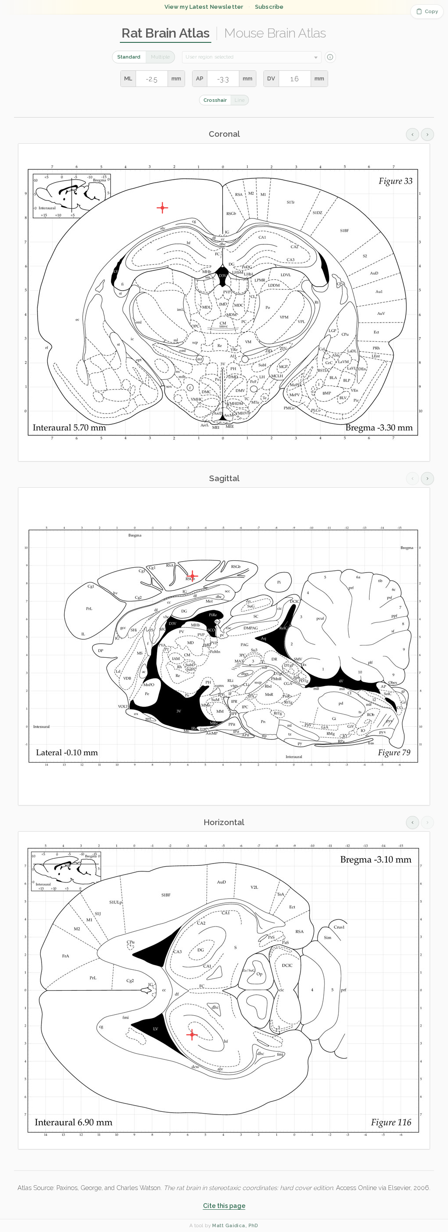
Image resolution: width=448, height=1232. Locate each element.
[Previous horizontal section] (412, 822)
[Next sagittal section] (427, 478)
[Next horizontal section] (427, 822)
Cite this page (224, 1205)
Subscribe (269, 6)
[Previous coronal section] (412, 134)
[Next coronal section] (427, 134)
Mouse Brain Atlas (275, 33)
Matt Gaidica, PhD (235, 1226)
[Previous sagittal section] (412, 478)
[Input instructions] (330, 56)
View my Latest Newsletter (203, 6)
